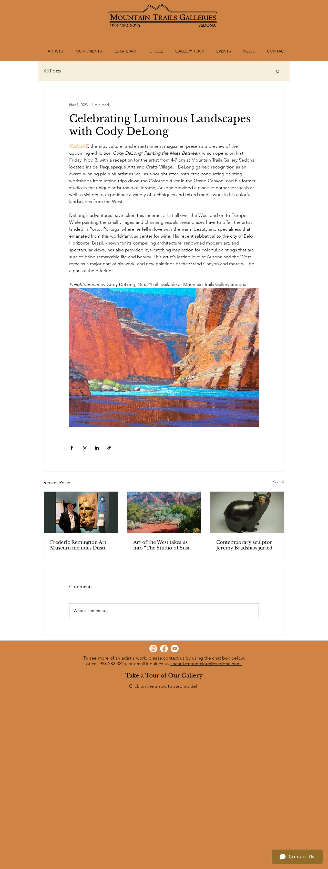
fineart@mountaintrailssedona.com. (206, 663)
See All (278, 482)
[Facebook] (164, 648)
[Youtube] (175, 648)
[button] (277, 71)
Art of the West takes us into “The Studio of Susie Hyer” (162, 545)
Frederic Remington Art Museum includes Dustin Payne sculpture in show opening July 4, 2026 (79, 545)
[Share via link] (109, 447)
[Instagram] (153, 648)
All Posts (52, 71)
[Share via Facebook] (71, 447)
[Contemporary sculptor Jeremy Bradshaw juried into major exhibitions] (247, 512)
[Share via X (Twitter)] (84, 447)
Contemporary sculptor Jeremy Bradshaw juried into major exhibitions (244, 545)
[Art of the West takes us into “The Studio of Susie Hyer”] (164, 512)
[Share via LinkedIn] (96, 447)
